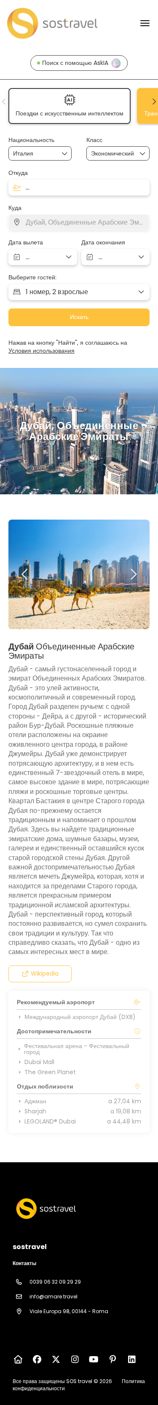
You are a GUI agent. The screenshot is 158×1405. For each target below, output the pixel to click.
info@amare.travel (53, 1296)
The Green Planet (50, 1072)
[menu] (145, 23)
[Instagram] (75, 1359)
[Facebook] (37, 1359)
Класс (94, 140)
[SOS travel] (45, 1208)
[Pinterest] (112, 1359)
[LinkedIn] (131, 1359)
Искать (79, 317)
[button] (4, 101)
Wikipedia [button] (45, 973)
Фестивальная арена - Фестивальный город (76, 1049)
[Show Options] (65, 153)
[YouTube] (93, 1359)
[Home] (18, 1359)
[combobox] (34, 153)
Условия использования (41, 350)
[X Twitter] (56, 1359)
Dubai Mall (39, 1062)
